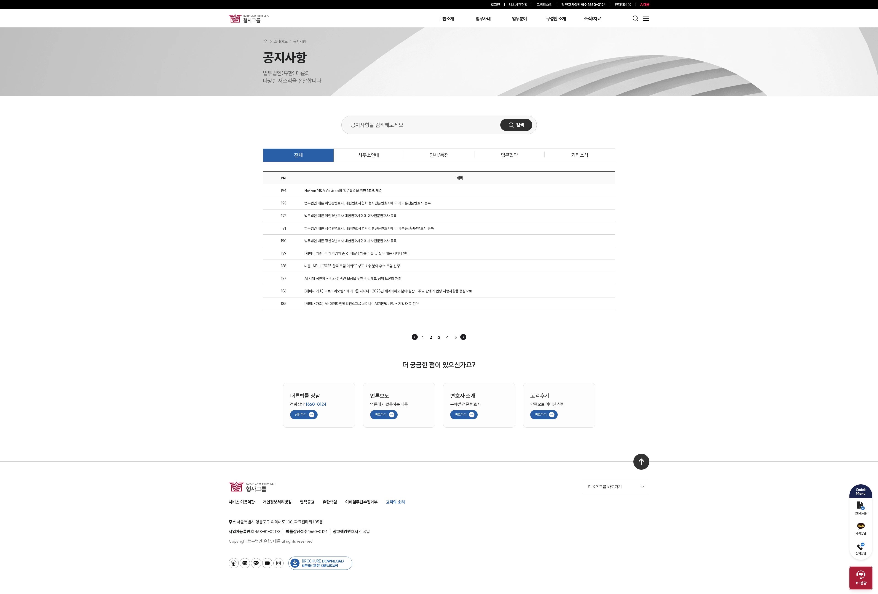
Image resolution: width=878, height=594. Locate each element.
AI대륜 (644, 4)
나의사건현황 (518, 4)
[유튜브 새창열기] (267, 563)
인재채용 (621, 4)
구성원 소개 (556, 18)
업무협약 (509, 155)
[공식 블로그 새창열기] (245, 563)
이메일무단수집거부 (361, 502)
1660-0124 (585, 4)
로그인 (495, 4)
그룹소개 (446, 18)
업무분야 (519, 18)
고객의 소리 (544, 4)
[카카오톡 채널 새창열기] (256, 563)
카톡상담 (861, 533)
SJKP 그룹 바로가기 (605, 486)
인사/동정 (439, 155)
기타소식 (579, 155)
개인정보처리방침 (277, 502)
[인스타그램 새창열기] (278, 563)
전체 (298, 155)
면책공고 (307, 502)
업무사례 (483, 18)
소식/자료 (592, 18)
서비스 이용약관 (242, 502)
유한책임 (330, 502)
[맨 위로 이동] (641, 462)
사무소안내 (368, 155)
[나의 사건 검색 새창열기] (234, 563)
